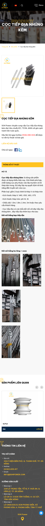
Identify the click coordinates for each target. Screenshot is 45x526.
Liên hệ (39, 429)
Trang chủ (5, 47)
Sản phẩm (14, 47)
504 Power (22, 514)
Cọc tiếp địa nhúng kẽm (27, 47)
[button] (36, 387)
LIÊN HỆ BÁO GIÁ (9, 143)
